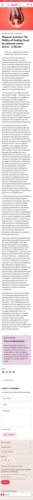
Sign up (5, 482)
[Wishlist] (27, 4)
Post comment (9, 434)
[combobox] (16, 495)
